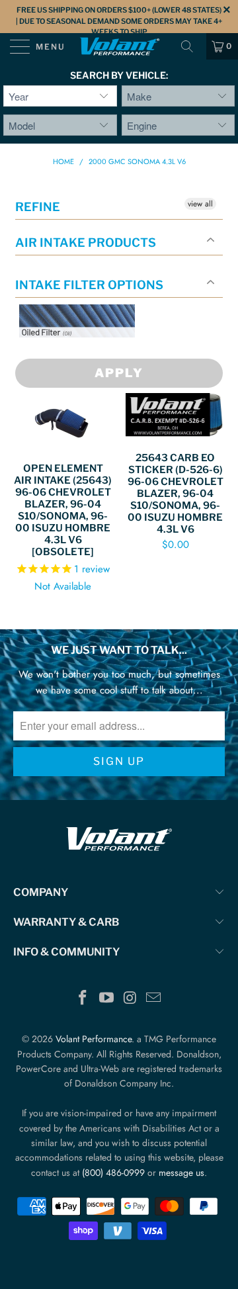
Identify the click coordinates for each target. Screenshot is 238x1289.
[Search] (192, 46)
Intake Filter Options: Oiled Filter (85, 353)
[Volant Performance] (119, 46)
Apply (119, 373)
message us (181, 1172)
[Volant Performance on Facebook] (83, 999)
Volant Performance (94, 1038)
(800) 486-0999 (113, 1172)
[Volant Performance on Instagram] (130, 999)
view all (200, 204)
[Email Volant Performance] (154, 999)
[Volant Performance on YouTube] (106, 999)
